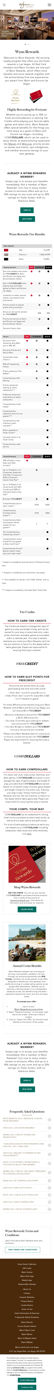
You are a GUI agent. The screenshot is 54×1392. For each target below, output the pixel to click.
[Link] (26, 5)
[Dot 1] (25, 44)
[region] (27, 1373)
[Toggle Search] (4, 5)
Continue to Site (27, 1387)
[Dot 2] (28, 44)
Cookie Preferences (27, 1380)
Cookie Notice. (15, 1375)
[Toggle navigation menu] (49, 5)
